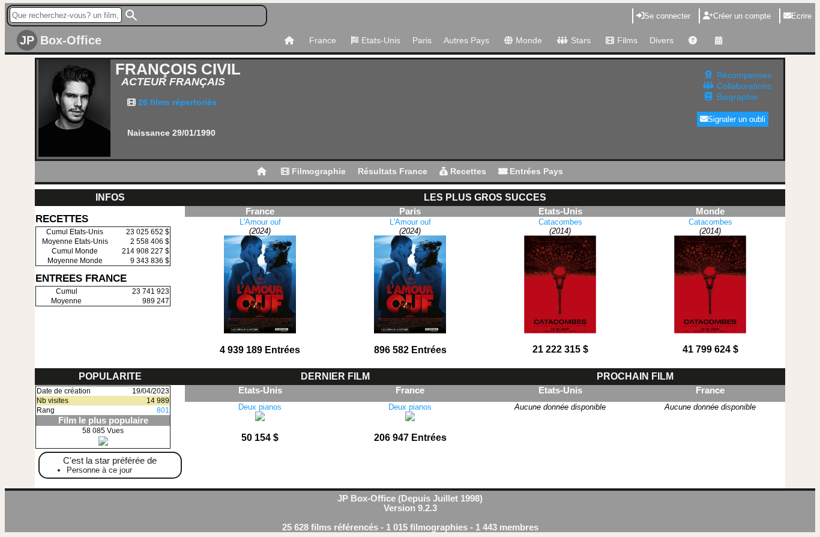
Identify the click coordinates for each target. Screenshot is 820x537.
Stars (581, 40)
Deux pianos (260, 406)
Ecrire (801, 15)
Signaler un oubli (736, 119)
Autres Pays (466, 40)
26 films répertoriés (176, 102)
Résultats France (392, 171)
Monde (529, 40)
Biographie (737, 97)
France (322, 40)
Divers (662, 40)
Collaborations (744, 86)
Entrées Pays (535, 171)
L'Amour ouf (260, 221)
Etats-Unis (380, 40)
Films (627, 40)
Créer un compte (742, 15)
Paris (422, 40)
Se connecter (667, 15)
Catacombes (560, 221)
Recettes (467, 171)
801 (163, 410)
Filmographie (317, 171)
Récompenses (744, 75)
